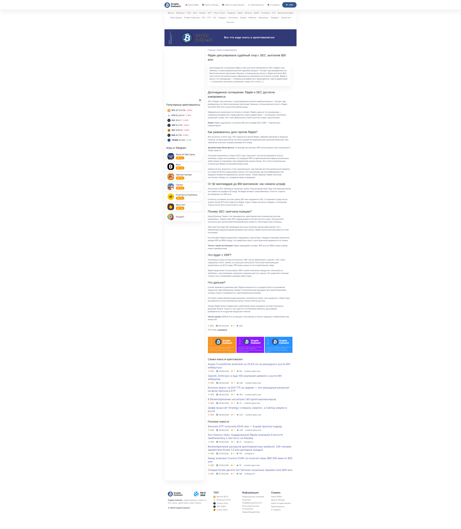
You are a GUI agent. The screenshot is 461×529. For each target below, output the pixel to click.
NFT (210, 13)
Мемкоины (263, 17)
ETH (173, 115)
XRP (173, 125)
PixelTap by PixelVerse (186, 195)
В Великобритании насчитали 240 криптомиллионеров (242, 399)
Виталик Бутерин (285, 13)
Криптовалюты (257, 5)
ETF (209, 17)
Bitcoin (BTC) (222, 497)
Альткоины (233, 17)
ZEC (173, 130)
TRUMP (175, 140)
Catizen (179, 185)
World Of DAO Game (185, 154)
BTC (173, 110)
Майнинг (252, 17)
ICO (214, 17)
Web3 (240, 13)
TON (189, 13)
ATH (203, 17)
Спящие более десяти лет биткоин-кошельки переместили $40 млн (250, 469)
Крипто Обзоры (211, 5)
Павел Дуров (176, 17)
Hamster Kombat (184, 174)
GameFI (202, 13)
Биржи (243, 17)
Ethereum (180, 13)
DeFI (195, 13)
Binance (248, 13)
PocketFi (180, 217)
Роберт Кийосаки (192, 17)
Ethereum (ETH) (224, 500)
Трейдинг (275, 17)
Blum (178, 164)
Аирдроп (222, 17)
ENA (173, 135)
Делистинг (286, 17)
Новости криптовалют (234, 5)
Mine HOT (180, 205)
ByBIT (256, 13)
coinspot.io (222, 330)
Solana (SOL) (222, 503)
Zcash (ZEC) (222, 510)
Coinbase (265, 13)
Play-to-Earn (219, 13)
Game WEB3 (193, 5)
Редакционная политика (253, 497)
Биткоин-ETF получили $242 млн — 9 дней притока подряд (245, 426)
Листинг (230, 22)
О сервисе (275, 5)
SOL (173, 120)
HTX (274, 13)
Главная (211, 50)
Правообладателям (251, 512)
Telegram (231, 13)
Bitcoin (171, 13)
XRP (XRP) (221, 506)
